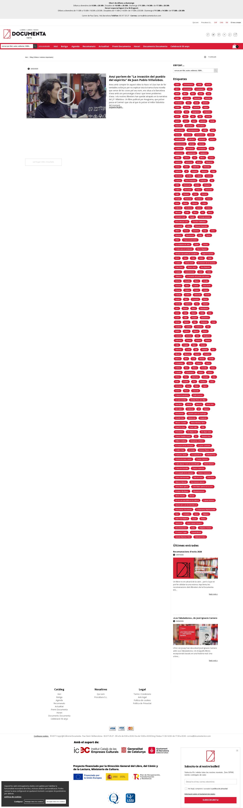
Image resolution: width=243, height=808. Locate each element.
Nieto (196, 386)
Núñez (210, 372)
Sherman (195, 377)
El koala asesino (204, 217)
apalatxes (203, 153)
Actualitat (104, 46)
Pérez (178, 377)
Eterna (178, 281)
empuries (207, 112)
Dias (177, 514)
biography (189, 126)
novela (186, 107)
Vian (185, 258)
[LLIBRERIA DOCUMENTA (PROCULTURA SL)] (25, 37)
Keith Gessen (197, 395)
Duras (178, 167)
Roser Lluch (192, 267)
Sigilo (210, 258)
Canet (196, 290)
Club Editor (179, 267)
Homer (205, 244)
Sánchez (179, 349)
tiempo (192, 144)
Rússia (189, 404)
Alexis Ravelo (180, 496)
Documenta (179, 413)
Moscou (199, 404)
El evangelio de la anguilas (184, 473)
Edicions (203, 180)
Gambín (207, 354)
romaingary (200, 89)
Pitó (203, 427)
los (203, 212)
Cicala (205, 281)
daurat (206, 409)
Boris (177, 258)
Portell (207, 295)
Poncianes (179, 432)
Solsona (178, 171)
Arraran (188, 336)
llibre (185, 93)
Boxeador (188, 190)
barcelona (201, 126)
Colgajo (198, 176)
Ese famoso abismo (197, 482)
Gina (177, 203)
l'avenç (178, 135)
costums (188, 135)
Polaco (198, 190)
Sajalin (192, 217)
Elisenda (207, 167)
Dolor (186, 167)
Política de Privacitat (142, 703)
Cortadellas (179, 363)
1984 (177, 185)
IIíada (196, 244)
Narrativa (179, 404)
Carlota (188, 327)
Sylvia (208, 235)
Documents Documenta (155, 46)
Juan (200, 272)
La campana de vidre (183, 244)
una (211, 148)
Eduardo (207, 185)
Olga (213, 171)
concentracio (189, 272)
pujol (212, 130)
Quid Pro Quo (180, 427)
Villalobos (179, 276)
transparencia (180, 144)
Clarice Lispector (198, 468)
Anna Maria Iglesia (182, 486)
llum (186, 359)
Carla (188, 349)
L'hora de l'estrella (182, 468)
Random (199, 199)
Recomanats (89, 46)
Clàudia (178, 295)
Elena (205, 299)
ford (186, 112)
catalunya (179, 148)
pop (208, 93)
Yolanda (204, 349)
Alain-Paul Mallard (182, 518)
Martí (193, 308)
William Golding (181, 441)
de (212, 180)
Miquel (196, 331)
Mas (186, 299)
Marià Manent (209, 464)
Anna (213, 368)
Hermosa (179, 386)
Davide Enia (180, 418)
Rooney (186, 194)
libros (210, 212)
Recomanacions (181, 528)
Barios (186, 322)
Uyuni (194, 518)
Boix (209, 313)
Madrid (207, 340)
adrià (204, 130)
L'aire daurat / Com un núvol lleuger (188, 464)
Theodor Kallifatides (199, 221)
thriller (178, 107)
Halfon (178, 190)
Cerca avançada (44, 46)
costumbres (200, 135)
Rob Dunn (210, 477)
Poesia (178, 290)
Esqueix (209, 176)
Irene (177, 313)
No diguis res (191, 432)
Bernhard (179, 176)
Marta (195, 368)
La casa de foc (196, 455)
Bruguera (207, 336)
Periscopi (188, 199)
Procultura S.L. (206, 22)
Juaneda (178, 336)
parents (203, 121)
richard (178, 112)
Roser (205, 331)
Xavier (178, 299)
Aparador (197, 98)
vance (186, 157)
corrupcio (190, 148)
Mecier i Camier (181, 422)
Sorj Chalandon (190, 180)
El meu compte (236, 22)
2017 (177, 89)
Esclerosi (189, 208)
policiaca (191, 139)
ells (200, 116)
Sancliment (204, 308)
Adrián (201, 372)
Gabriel (194, 171)
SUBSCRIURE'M (211, 800)
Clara (190, 363)
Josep (205, 290)
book (200, 93)
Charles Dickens (202, 459)
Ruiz (204, 231)
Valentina (179, 340)
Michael (178, 212)
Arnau (178, 322)
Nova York (210, 404)
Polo (177, 381)
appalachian (191, 153)
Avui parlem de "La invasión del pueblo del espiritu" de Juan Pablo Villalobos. (137, 78)
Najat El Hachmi (207, 253)
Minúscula (191, 418)
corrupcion (201, 148)
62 (196, 436)
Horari (137, 46)
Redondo (204, 322)
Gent (195, 194)
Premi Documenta (121, 46)
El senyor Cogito (181, 532)
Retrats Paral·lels (201, 226)
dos (193, 116)
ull (198, 409)
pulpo (177, 98)
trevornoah (187, 89)
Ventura (204, 171)
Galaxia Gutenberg (182, 395)
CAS (221, 22)
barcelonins (179, 130)
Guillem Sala (180, 450)
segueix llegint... (116, 107)
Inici (56, 46)
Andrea (198, 340)
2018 (177, 93)
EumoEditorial (196, 532)
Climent (194, 203)
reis (209, 89)
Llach (205, 386)
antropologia (180, 139)
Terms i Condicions (142, 694)
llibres (202, 157)
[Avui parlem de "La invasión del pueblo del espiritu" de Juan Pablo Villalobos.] (66, 96)
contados (186, 514)
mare (186, 121)
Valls (185, 317)
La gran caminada (204, 445)
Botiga (64, 46)
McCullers (179, 409)
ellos (185, 116)
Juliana (187, 290)
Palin (187, 212)
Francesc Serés (181, 455)
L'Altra (204, 203)
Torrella (203, 368)
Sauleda (178, 327)
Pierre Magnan (202, 249)
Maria (185, 203)
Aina (177, 308)
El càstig (191, 450)
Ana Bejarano (205, 267)
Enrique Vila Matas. (182, 491)
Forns (186, 231)
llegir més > (213, 594)
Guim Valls (193, 427)
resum (208, 84)
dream (199, 162)
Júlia (177, 345)
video (177, 84)
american (189, 162)
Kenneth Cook (180, 217)
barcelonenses (193, 130)
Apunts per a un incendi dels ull (186, 505)
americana (179, 153)
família (208, 116)
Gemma (196, 231)
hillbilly (178, 157)
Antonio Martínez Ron (183, 537)
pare (194, 121)
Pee (194, 381)
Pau (196, 304)
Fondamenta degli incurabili (205, 509)
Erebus (208, 208)
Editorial (178, 208)
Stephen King (206, 436)
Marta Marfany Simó (198, 422)
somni (211, 157)
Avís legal (142, 697)
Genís (178, 391)
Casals (205, 377)
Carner (196, 285)
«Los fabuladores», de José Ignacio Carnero (195, 618)
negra (206, 107)
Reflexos (190, 409)
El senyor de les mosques (184, 445)
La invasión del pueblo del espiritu (198, 276)
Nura (188, 386)
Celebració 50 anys (180, 46)
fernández (179, 103)
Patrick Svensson (204, 473)
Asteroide (208, 190)
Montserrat (190, 235)
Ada (197, 336)
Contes (178, 263)
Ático (195, 212)
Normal (204, 194)
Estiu (193, 528)
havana (201, 144)
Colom (187, 295)
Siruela (192, 496)
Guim (177, 317)
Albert (177, 231)
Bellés (178, 331)
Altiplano (206, 514)
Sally (177, 194)
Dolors (186, 331)
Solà (185, 313)
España (187, 281)
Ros (186, 368)
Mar (195, 322)
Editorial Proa (210, 455)
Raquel (194, 317)
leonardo (202, 139)
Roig (200, 235)
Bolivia (203, 518)
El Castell (179, 226)
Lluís (212, 381)
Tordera (203, 381)
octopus (186, 98)
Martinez (178, 235)
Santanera (204, 317)
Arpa (187, 285)
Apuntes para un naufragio (197, 413)
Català (185, 345)
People (178, 199)
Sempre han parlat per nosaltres (186, 253)
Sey (213, 349)
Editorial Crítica (200, 537)
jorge (196, 103)
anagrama (196, 112)
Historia (178, 285)
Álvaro (178, 354)
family (212, 121)
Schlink (189, 176)
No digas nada (206, 432)
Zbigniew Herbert (205, 528)
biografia (178, 126)
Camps (178, 272)
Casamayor (190, 372)
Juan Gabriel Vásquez (194, 523)
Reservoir (187, 185)
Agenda (75, 46)
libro (193, 93)
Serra (208, 363)
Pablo (209, 272)
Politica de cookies (142, 700)
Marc (194, 345)
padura (212, 139)
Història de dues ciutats (184, 459)
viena (196, 514)
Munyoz (187, 354)
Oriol (213, 322)
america (178, 162)
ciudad (211, 135)
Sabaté (205, 304)
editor (201, 258)
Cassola (195, 391)
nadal (199, 84)
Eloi (208, 327)
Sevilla (211, 359)
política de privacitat (220, 789)
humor (199, 208)
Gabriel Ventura (208, 500)
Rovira (203, 345)
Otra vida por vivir (182, 221)
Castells (178, 372)
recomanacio (188, 84)
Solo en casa (198, 477)
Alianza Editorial (181, 482)
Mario (197, 281)
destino (205, 103)
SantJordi (179, 523)
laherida (208, 98)
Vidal (202, 313)
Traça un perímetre (190, 240)
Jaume (197, 354)
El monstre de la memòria (206, 263)
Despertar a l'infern (197, 441)
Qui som (195, 22)
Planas (188, 340)
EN (227, 22)
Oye (185, 377)
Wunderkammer (198, 491)
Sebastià (197, 295)
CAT (215, 22)
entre (177, 116)
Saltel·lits (196, 167)
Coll (193, 359)
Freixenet (198, 327)
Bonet (185, 308)
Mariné (202, 359)
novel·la (196, 107)
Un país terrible (181, 400)
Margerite (209, 162)
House (209, 199)
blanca (178, 359)
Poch (186, 391)
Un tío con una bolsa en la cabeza (187, 500)
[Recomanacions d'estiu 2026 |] (195, 568)
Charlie (185, 381)
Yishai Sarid (189, 263)
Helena (178, 368)
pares (177, 121)
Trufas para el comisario (184, 249)
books (197, 185)
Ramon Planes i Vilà (206, 450)
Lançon (178, 180)
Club (193, 258)
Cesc (213, 231)
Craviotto (195, 299)
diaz (188, 103)
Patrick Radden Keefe (183, 436)
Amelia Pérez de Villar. (198, 400)
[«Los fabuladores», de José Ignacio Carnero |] (195, 634)
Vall (196, 349)
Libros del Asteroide (182, 477)
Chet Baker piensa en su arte (203, 486)
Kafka (189, 226)
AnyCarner (207, 285)
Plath (177, 240)
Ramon (198, 363)
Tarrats (178, 304)
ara (195, 157)
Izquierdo (203, 418)
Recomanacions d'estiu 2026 (187, 551)
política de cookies (12, 797)
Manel (194, 313)
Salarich (188, 304)
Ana (214, 377)
